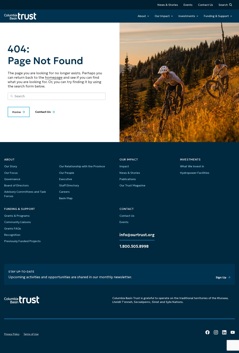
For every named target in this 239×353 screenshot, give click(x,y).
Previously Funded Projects (22, 241)
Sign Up (221, 277)
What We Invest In (192, 166)
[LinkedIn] (224, 332)
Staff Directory (69, 185)
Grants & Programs (17, 215)
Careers (64, 191)
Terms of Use (31, 334)
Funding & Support (216, 16)
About (142, 16)
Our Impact (162, 16)
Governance (12, 179)
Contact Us (205, 4)
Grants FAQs (12, 228)
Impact (124, 166)
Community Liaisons (17, 222)
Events (188, 4)
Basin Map (65, 198)
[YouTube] (233, 332)
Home (16, 112)
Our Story (10, 166)
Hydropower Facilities (194, 172)
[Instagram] (216, 332)
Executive (65, 179)
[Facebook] (207, 332)
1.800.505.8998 (134, 246)
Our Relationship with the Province (82, 166)
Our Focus (11, 172)
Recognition (12, 235)
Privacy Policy (11, 334)
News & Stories (167, 4)
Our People (66, 172)
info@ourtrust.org (137, 235)
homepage (53, 77)
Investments (186, 16)
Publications (128, 179)
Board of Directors (16, 185)
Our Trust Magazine (132, 185)
